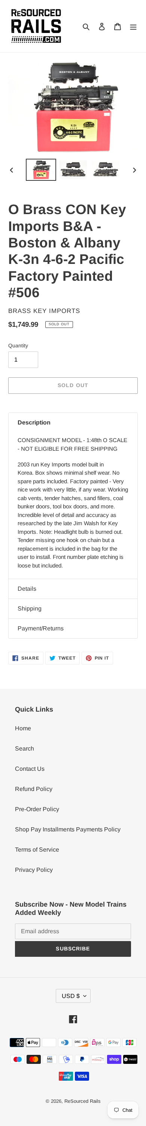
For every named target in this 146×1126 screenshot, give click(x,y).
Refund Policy (33, 789)
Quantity (18, 346)
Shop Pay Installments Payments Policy (68, 829)
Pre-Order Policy (37, 809)
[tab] (73, 422)
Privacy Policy (34, 870)
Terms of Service (37, 849)
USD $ (71, 996)
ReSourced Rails (82, 1101)
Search (24, 748)
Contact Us (30, 769)
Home (23, 728)
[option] (41, 170)
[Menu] (133, 26)
